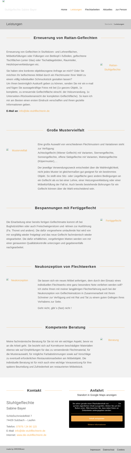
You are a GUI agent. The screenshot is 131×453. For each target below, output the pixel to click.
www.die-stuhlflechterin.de (31, 435)
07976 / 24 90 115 (26, 426)
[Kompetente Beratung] (112, 354)
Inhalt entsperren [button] (96, 418)
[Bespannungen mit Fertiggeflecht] (112, 235)
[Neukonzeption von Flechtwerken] (18, 294)
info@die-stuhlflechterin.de (34, 111)
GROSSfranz (19, 449)
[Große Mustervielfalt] (18, 166)
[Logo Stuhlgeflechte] (20, 9)
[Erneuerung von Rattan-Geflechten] (112, 81)
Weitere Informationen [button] (97, 424)
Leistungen (14, 24)
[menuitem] (64, 9)
